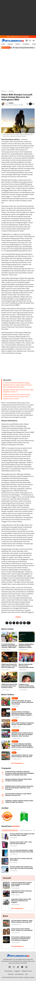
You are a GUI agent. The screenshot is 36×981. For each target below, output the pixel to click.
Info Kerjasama (19, 974)
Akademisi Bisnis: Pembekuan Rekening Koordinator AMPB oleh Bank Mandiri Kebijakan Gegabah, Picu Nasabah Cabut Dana (22, 713)
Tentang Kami (8, 971)
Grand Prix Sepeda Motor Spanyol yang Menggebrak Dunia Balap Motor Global (21, 884)
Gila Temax (19, 977)
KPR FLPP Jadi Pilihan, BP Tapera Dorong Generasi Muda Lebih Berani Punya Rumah (22, 702)
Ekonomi (15, 698)
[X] (13, 623)
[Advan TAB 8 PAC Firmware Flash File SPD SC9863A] (4, 861)
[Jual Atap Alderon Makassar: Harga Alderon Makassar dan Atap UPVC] (5, 755)
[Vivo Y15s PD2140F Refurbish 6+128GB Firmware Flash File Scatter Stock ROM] (4, 853)
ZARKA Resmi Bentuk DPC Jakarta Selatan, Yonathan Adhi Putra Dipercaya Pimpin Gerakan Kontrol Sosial (16, 397)
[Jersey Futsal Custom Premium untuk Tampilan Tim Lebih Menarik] (6, 931)
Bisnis (14, 752)
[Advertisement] (18, 17)
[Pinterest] (20, 623)
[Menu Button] (33, 40)
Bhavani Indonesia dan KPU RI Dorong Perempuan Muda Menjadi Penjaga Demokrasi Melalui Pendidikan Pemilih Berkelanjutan (27, 666)
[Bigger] (33, 104)
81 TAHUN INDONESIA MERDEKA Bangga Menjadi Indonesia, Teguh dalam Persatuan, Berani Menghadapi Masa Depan (17, 385)
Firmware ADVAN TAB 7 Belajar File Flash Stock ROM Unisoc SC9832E (22, 834)
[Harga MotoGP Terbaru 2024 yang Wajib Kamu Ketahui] (6, 893)
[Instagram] (9, 967)
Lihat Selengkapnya (17, 763)
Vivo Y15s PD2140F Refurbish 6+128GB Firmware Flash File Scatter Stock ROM (21, 851)
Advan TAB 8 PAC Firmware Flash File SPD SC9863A (21, 859)
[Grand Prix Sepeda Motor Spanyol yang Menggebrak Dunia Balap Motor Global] (6, 885)
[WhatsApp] (24, 623)
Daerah (18, 44)
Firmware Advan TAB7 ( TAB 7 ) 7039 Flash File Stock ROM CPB (21, 842)
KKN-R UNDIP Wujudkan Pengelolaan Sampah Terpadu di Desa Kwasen (23, 723)
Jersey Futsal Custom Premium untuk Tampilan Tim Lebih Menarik (22, 929)
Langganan (17, 971)
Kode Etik (10, 974)
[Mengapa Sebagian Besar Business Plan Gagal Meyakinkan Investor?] (27, 637)
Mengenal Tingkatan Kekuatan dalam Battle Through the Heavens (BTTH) (18, 780)
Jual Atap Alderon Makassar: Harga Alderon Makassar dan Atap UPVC (22, 755)
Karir (26, 974)
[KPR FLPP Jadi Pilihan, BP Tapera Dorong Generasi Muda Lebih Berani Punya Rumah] (5, 701)
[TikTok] (18, 967)
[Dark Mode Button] (26, 40)
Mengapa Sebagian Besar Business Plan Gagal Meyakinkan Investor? (26, 645)
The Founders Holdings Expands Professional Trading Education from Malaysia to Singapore (21, 938)
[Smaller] (27, 104)
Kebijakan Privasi (27, 971)
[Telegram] (17, 623)
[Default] (30, 104)
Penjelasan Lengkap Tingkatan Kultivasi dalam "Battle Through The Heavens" (19, 801)
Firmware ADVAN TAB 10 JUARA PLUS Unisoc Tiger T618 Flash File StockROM (21, 867)
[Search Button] (30, 40)
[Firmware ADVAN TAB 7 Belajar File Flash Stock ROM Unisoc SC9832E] (4, 836)
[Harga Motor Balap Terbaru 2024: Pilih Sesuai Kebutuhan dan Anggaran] (6, 901)
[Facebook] (10, 623)
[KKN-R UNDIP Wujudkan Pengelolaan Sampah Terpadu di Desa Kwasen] (5, 723)
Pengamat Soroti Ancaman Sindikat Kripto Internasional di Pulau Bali (27, 686)
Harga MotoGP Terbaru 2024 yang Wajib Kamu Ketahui (21, 891)
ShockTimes (9, 977)
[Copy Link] (7, 623)
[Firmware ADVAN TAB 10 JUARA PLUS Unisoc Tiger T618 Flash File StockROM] (4, 869)
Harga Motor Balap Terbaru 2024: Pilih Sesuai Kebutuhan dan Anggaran (21, 900)
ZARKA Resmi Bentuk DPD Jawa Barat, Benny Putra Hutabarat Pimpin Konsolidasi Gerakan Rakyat (9, 686)
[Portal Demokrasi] (12, 40)
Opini (14, 709)
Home (3, 44)
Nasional (10, 44)
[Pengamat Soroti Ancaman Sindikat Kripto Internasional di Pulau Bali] (27, 677)
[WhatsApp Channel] (26, 967)
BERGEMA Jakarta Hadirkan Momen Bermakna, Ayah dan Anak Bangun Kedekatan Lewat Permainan (22, 734)
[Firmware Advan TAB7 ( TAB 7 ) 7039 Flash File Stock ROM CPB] (4, 844)
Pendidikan (26, 44)
